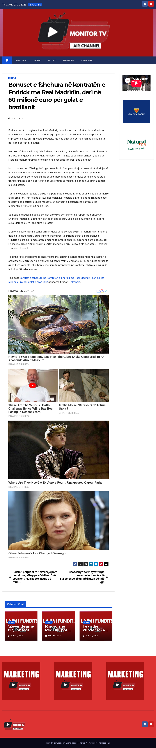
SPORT (51, 60)
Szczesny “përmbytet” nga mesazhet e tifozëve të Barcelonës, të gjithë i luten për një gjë (82, 577)
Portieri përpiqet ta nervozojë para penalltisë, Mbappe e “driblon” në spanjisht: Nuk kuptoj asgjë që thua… (35, 577)
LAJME (37, 60)
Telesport (74, 281)
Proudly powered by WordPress (61, 743)
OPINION (86, 60)
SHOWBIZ (69, 60)
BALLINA (21, 60)
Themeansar (103, 743)
